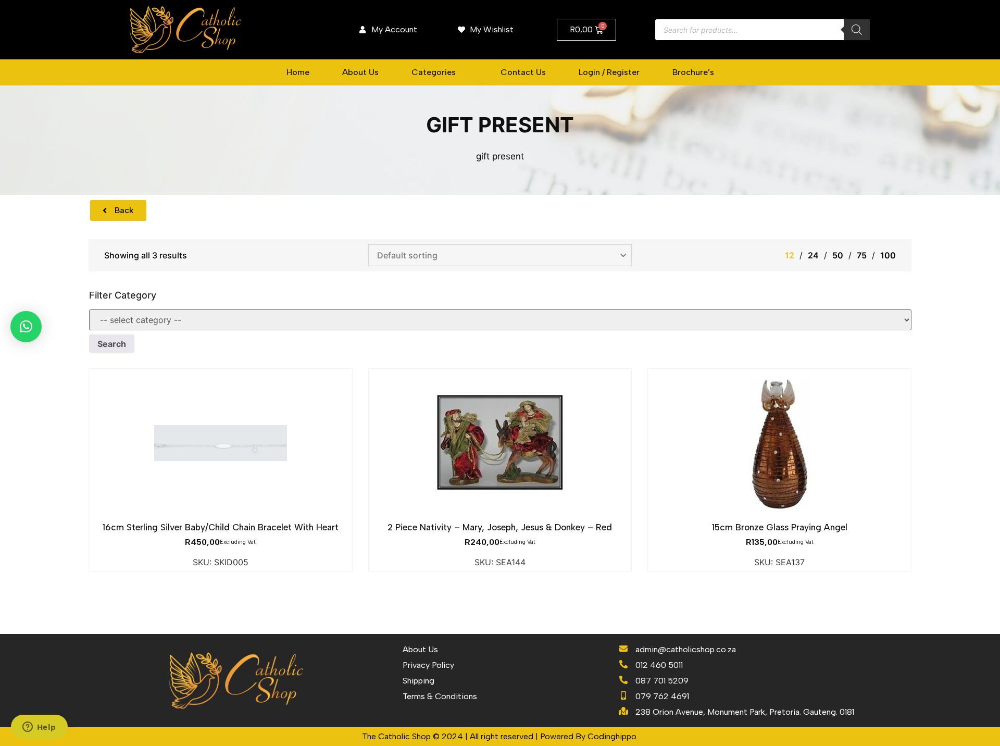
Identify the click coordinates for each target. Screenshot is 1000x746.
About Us (420, 649)
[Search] (857, 29)
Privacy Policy (428, 665)
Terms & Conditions (440, 696)
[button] (439, 72)
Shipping (418, 681)
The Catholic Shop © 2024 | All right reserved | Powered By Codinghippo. (500, 736)
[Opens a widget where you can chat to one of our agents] (39, 728)
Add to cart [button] (220, 515)
